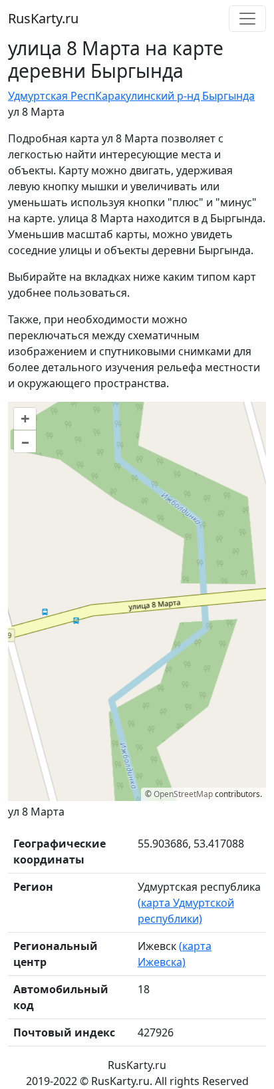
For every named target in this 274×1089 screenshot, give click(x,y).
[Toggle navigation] (247, 18)
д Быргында (224, 95)
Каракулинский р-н (144, 95)
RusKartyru (43, 18)
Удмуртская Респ (51, 95)
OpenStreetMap (183, 794)
